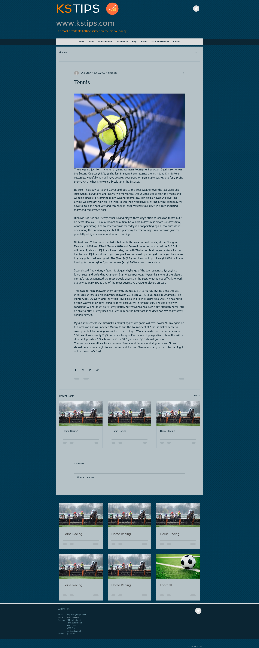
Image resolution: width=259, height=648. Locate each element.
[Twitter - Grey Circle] (196, 8)
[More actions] (183, 73)
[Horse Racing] (81, 413)
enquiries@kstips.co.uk (76, 615)
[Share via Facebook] (75, 369)
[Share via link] (97, 369)
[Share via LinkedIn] (90, 369)
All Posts (63, 52)
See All (197, 396)
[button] (196, 52)
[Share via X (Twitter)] (82, 369)
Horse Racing (70, 430)
